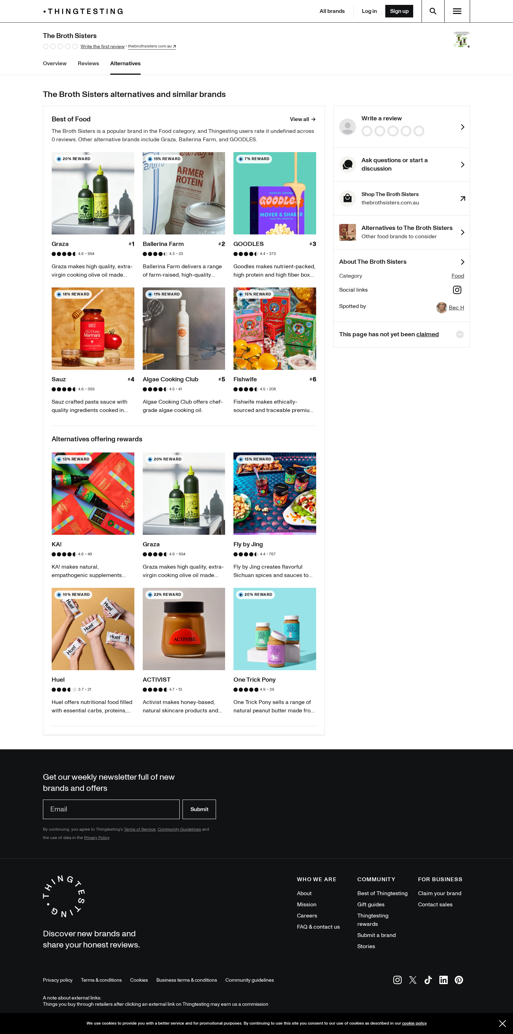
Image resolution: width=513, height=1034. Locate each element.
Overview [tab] (55, 63)
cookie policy (414, 1023)
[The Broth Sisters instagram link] (457, 291)
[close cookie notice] (502, 1023)
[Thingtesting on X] (413, 981)
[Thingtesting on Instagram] (397, 981)
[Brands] (85, 11)
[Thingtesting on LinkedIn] (443, 981)
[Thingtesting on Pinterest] (459, 981)
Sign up (399, 11)
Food (458, 276)
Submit (199, 809)
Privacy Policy (96, 838)
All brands (332, 11)
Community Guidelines (179, 829)
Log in (369, 11)
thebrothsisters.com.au (150, 46)
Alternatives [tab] (125, 63)
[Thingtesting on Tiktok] (428, 981)
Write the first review (103, 46)
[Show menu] (457, 11)
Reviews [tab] (88, 63)
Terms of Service (140, 829)
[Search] (433, 11)
